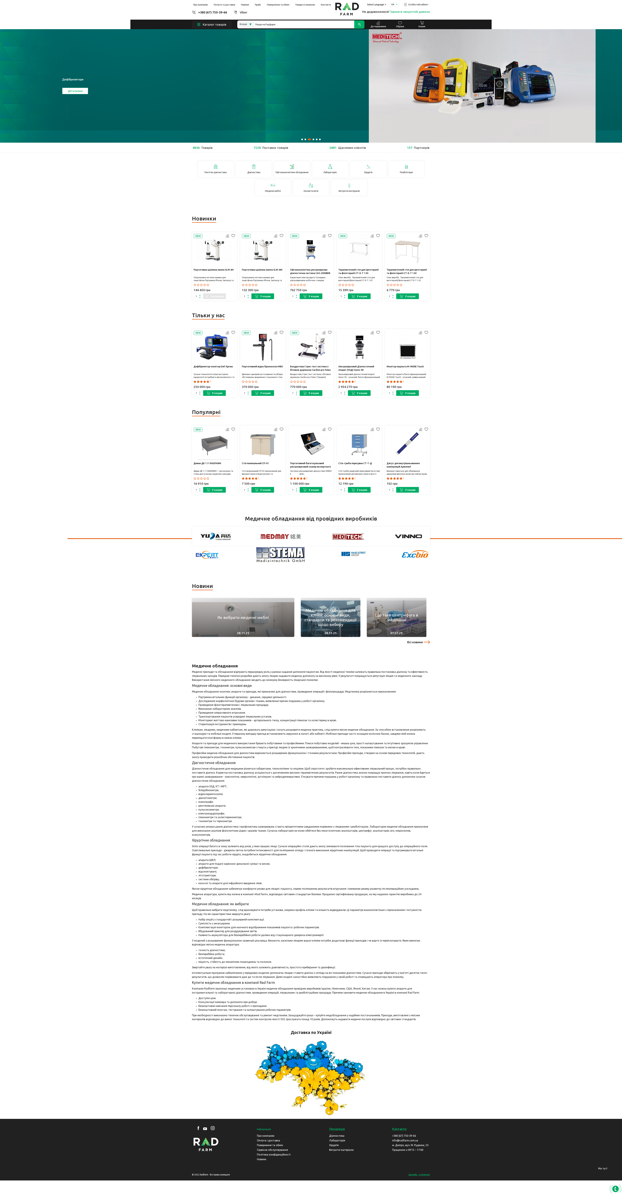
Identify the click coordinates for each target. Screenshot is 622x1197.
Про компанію (200, 4)
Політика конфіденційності (274, 1154)
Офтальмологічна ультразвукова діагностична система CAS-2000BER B (310, 271)
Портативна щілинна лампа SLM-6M (262, 269)
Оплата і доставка (268, 1140)
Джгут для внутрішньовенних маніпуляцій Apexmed (403, 465)
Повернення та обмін (278, 4)
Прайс (258, 4)
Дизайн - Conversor (419, 1174)
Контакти (326, 4)
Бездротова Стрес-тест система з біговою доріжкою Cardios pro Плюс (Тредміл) (310, 368)
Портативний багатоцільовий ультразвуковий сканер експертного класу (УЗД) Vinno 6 (310, 465)
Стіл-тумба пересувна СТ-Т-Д (355, 463)
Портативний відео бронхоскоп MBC (262, 366)
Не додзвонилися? (396, 11)
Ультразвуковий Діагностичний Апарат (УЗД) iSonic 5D (356, 368)
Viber (243, 12)
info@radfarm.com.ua (405, 1140)
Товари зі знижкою (305, 4)
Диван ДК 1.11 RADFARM (207, 463)
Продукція (337, 1129)
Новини (245, 4)
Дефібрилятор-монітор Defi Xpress (213, 366)
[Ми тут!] (615, 1170)
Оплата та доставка (224, 4)
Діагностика (336, 1135)
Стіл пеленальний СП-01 (255, 463)
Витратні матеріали (341, 1149)
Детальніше (75, 90)
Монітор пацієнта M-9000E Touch (405, 366)
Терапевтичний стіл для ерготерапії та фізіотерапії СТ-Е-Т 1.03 (358, 271)
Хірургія (334, 1145)
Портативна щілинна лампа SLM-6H (214, 269)
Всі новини (415, 642)
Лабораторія (337, 1140)
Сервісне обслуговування (272, 1149)
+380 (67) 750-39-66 (212, 12)
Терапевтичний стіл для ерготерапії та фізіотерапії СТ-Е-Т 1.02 (407, 271)
